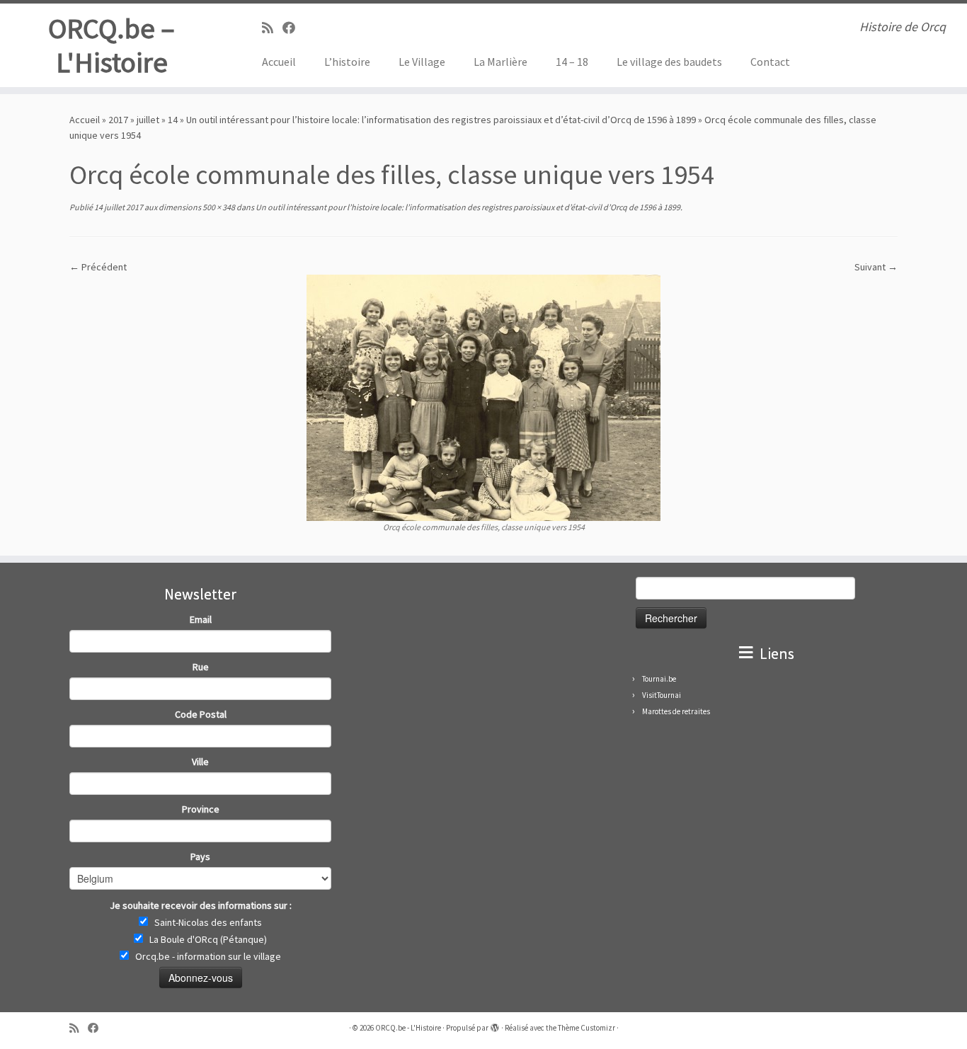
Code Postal (201, 714)
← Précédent (98, 266)
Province (200, 809)
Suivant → (876, 266)
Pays (200, 856)
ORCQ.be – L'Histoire (111, 45)
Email (201, 619)
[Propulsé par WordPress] (495, 1025)
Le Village (422, 62)
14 (173, 119)
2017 (118, 119)
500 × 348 (218, 207)
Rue (201, 666)
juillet (148, 119)
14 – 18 (572, 62)
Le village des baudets (669, 62)
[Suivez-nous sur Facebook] (293, 28)
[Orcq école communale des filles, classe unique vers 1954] (483, 396)
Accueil (279, 62)
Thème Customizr (586, 1028)
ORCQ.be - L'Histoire (408, 1028)
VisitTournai (661, 695)
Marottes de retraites (676, 711)
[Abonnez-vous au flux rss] (272, 28)
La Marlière (500, 62)
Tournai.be (659, 679)
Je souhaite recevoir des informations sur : (201, 905)
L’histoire (347, 62)
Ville (200, 761)
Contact (770, 62)
